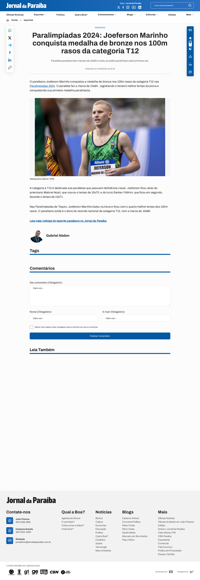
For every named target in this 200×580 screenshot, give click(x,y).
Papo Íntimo (128, 540)
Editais (172, 15)
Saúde (98, 543)
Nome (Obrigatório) (41, 311)
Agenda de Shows (71, 518)
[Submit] (189, 5)
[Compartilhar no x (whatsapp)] (9, 38)
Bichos (99, 518)
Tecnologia (101, 547)
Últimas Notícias (15, 15)
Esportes (39, 15)
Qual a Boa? (81, 15)
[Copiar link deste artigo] (10, 68)
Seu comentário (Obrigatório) (46, 282)
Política (60, 15)
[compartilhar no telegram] (9, 45)
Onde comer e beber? (73, 525)
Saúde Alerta (128, 533)
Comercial (163, 543)
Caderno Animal (130, 518)
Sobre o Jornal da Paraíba (171, 529)
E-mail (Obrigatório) (113, 311)
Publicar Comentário (100, 336)
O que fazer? (68, 522)
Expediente (164, 540)
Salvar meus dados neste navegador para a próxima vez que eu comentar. (66, 327)
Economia (100, 525)
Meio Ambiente (103, 551)
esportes (28, 20)
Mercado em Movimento (135, 536)
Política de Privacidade (169, 551)
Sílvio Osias (128, 529)
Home (14, 20)
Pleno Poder (128, 525)
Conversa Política (131, 522)
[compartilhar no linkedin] (9, 60)
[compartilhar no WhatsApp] (10, 31)
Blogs (130, 15)
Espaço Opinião (166, 554)
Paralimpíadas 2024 (42, 86)
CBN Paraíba (164, 536)
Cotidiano (100, 540)
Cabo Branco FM (167, 533)
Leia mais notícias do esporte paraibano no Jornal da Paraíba (68, 220)
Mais (188, 15)
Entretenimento (106, 15)
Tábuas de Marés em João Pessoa (176, 522)
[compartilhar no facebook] (10, 53)
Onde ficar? (68, 529)
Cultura (99, 522)
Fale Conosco (165, 547)
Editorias (151, 15)
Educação (100, 529)
